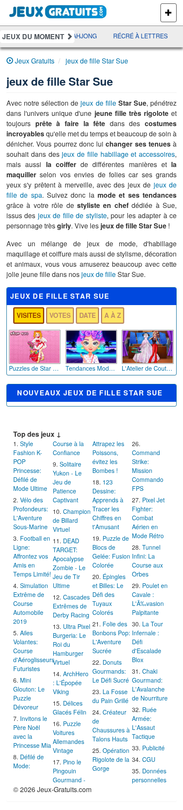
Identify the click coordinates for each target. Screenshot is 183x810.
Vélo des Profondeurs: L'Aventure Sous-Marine (30, 513)
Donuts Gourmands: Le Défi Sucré (110, 671)
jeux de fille (98, 103)
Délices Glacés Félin (69, 707)
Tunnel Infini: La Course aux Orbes (147, 560)
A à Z (112, 315)
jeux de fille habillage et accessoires (118, 154)
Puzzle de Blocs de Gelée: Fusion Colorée (111, 551)
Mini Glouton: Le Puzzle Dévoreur (29, 693)
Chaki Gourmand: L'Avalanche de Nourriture (150, 684)
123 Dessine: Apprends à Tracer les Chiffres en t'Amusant (107, 504)
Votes (60, 315)
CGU (148, 759)
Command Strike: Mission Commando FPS (147, 470)
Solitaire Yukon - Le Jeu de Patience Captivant (67, 482)
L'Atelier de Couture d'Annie (147, 368)
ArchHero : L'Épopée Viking (71, 682)
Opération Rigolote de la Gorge (110, 759)
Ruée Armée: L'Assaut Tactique (144, 723)
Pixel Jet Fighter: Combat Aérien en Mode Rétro (148, 518)
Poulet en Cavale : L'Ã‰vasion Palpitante (150, 599)
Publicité (153, 748)
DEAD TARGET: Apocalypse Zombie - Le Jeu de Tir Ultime (69, 563)
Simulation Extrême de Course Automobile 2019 (30, 603)
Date (87, 315)
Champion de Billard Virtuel (72, 520)
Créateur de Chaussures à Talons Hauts (111, 725)
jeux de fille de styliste (72, 215)
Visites (29, 315)
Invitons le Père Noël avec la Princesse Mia (32, 731)
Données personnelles (149, 775)
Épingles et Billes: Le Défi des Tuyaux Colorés (109, 594)
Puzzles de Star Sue (34, 368)
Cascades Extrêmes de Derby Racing (71, 606)
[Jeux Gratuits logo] (58, 10)
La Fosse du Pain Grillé (110, 696)
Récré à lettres (138, 36)
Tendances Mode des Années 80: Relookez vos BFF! (91, 368)
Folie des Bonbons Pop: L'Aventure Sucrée (111, 637)
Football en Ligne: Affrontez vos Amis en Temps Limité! (32, 556)
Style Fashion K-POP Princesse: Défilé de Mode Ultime (30, 466)
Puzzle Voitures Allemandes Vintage (68, 737)
